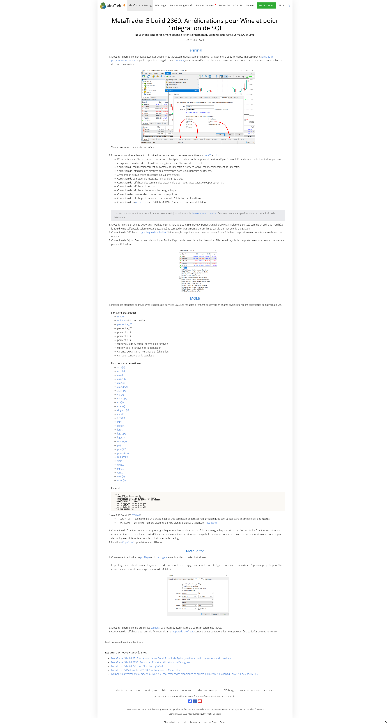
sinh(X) (120, 464)
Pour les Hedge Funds (181, 5)
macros (136, 515)
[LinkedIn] (195, 701)
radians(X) (122, 457)
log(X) (120, 429)
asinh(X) (121, 379)
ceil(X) (120, 394)
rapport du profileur (182, 631)
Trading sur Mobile (155, 690)
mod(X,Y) (122, 441)
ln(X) (119, 422)
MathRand (211, 522)
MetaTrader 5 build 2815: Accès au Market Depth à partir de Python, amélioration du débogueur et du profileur (171, 658)
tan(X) (120, 472)
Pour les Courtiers (205, 5)
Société (250, 5)
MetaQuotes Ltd (195, 713)
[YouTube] (200, 701)
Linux (218, 155)
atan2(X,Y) (122, 386)
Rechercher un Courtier (231, 5)
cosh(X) (121, 406)
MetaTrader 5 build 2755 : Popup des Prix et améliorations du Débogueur (151, 662)
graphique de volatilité (154, 232)
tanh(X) (121, 476)
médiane (122, 320)
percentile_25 (124, 324)
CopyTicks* (128, 542)
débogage (162, 557)
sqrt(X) (120, 468)
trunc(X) (121, 480)
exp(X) (120, 414)
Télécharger (161, 5)
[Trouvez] (288, 5)
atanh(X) (121, 390)
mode (120, 316)
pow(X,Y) (121, 449)
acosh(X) (121, 371)
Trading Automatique (207, 690)
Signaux (180, 60)
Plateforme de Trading (140, 5)
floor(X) (121, 418)
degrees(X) (123, 410)
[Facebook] (190, 701)
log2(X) (120, 437)
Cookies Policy (218, 722)
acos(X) (121, 367)
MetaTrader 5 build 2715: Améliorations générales (138, 666)
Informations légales (212, 713)
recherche (140, 202)
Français (280, 5)
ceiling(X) (122, 398)
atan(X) (120, 382)
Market (174, 690)
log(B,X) (121, 425)
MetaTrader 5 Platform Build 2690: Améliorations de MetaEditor (145, 670)
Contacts (269, 690)
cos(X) (120, 402)
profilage (145, 557)
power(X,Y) (123, 453)
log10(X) (121, 433)
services (155, 627)
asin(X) (120, 375)
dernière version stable (203, 213)
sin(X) (120, 461)
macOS (207, 155)
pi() (119, 445)
